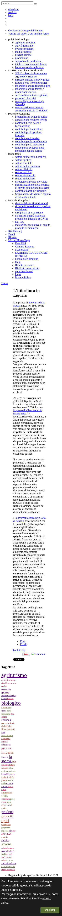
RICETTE (5, 840)
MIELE (3, 783)
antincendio (6, 689)
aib (2, 683)
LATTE (14, 761)
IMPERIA (7, 752)
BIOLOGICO (11, 703)
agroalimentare (8, 680)
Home (4, 283)
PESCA (9, 802)
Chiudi (50, 910)
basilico (10, 698)
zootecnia (10, 866)
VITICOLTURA (11, 863)
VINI (3, 863)
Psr (11, 830)
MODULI (9, 783)
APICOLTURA (5, 692)
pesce (4, 805)
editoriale (6, 719)
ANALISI (4, 686)
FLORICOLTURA (5, 738)
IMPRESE (5, 757)
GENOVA (6, 748)
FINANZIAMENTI (8, 729)
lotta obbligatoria (8, 774)
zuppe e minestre (8, 869)
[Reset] (35, 3)
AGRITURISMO (14, 675)
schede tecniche (7, 848)
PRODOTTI (7, 812)
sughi (3, 854)
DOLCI (4, 716)
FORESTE (4, 741)
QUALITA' (4, 837)
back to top (19, 650)
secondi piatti (7, 851)
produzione (6, 824)
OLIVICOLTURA (6, 792)
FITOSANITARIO (7, 735)
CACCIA (4, 711)
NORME (4, 786)
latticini (5, 765)
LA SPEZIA (6, 759)
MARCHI (10, 780)
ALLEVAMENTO (10, 683)
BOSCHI (4, 707)
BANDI (4, 698)
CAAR (9, 707)
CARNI (9, 710)
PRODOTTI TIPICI (7, 818)
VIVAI (3, 866)
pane (12, 799)
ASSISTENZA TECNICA (8, 695)
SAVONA (6, 844)
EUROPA (4, 723)
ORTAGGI (4, 795)
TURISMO (9, 860)
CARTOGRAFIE (6, 714)
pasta (4, 802)
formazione (6, 745)
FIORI (3, 732)
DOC (12, 714)
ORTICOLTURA (5, 799)
